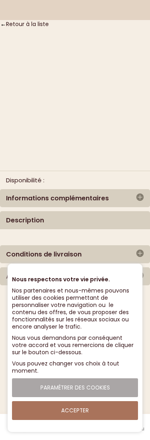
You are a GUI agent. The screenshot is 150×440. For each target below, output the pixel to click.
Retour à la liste (27, 24)
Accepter (75, 410)
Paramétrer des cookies (75, 388)
